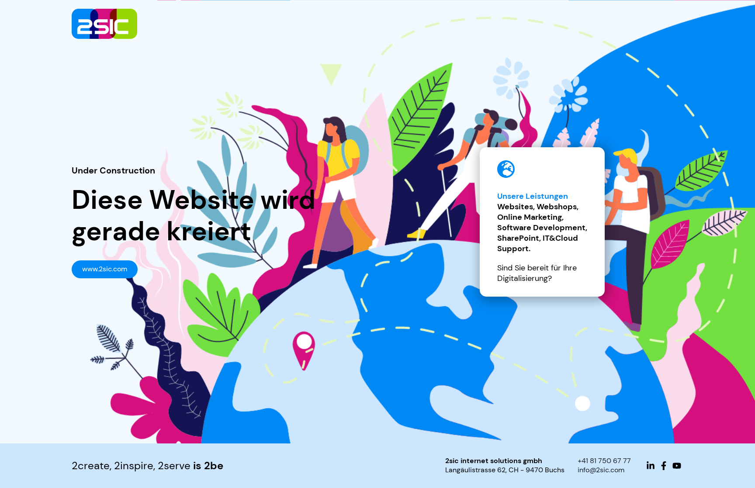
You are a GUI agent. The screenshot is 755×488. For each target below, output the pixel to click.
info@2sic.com (601, 469)
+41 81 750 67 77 (604, 460)
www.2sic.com (104, 268)
